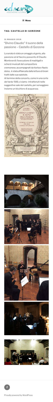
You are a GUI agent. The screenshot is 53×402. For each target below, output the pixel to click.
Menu (28, 20)
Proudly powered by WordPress (18, 395)
